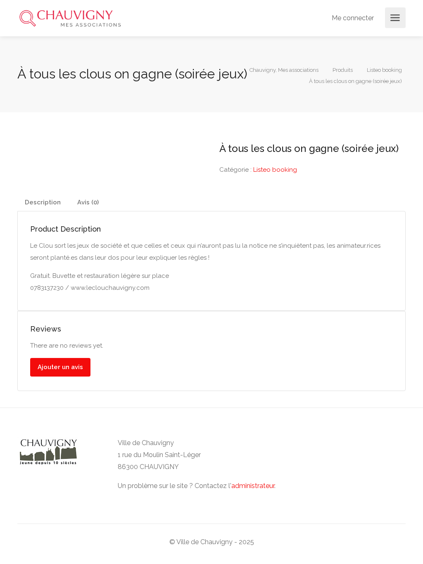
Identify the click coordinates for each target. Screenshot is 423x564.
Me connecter (352, 18)
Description (43, 202)
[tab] (42, 202)
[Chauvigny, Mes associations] (70, 18)
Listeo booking (275, 169)
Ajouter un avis (60, 367)
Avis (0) (88, 202)
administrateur (252, 486)
